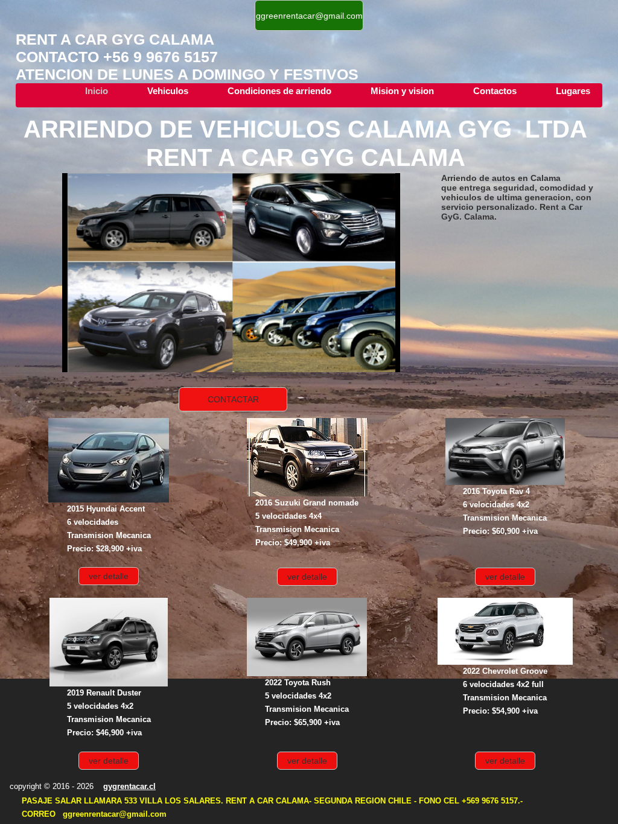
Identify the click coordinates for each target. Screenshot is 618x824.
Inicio (96, 91)
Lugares (573, 91)
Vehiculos (167, 91)
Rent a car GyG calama (119, 39)
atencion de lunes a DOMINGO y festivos (187, 74)
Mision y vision (402, 91)
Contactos (495, 91)
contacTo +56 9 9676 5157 (117, 56)
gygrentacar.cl (129, 786)
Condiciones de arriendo (279, 91)
